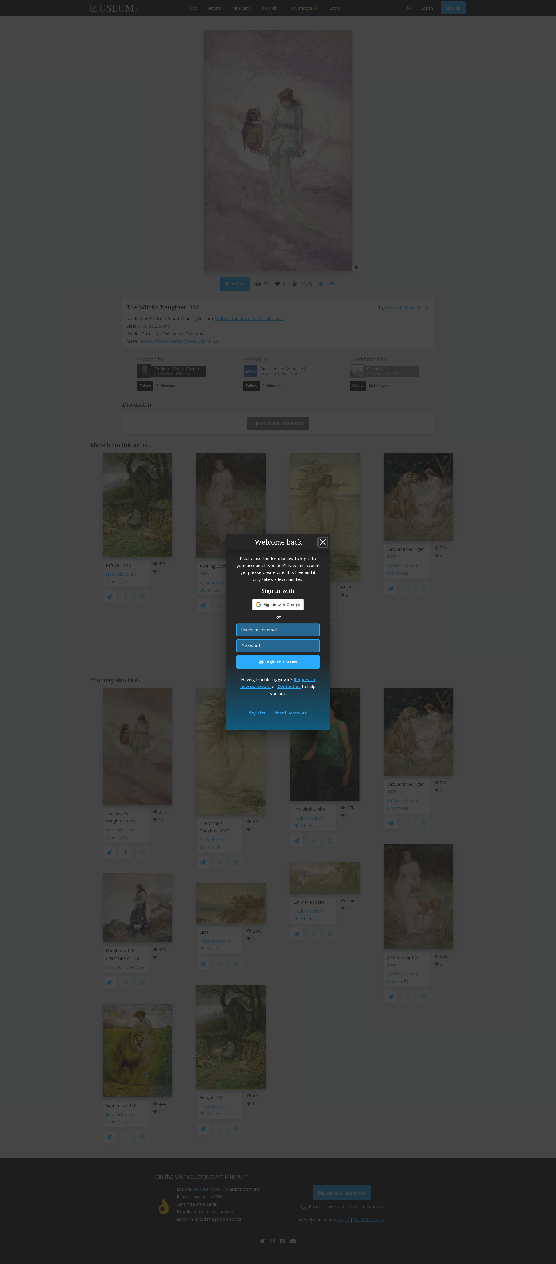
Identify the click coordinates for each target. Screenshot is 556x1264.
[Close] (323, 542)
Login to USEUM (280, 662)
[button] (278, 604)
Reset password (291, 712)
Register (257, 712)
